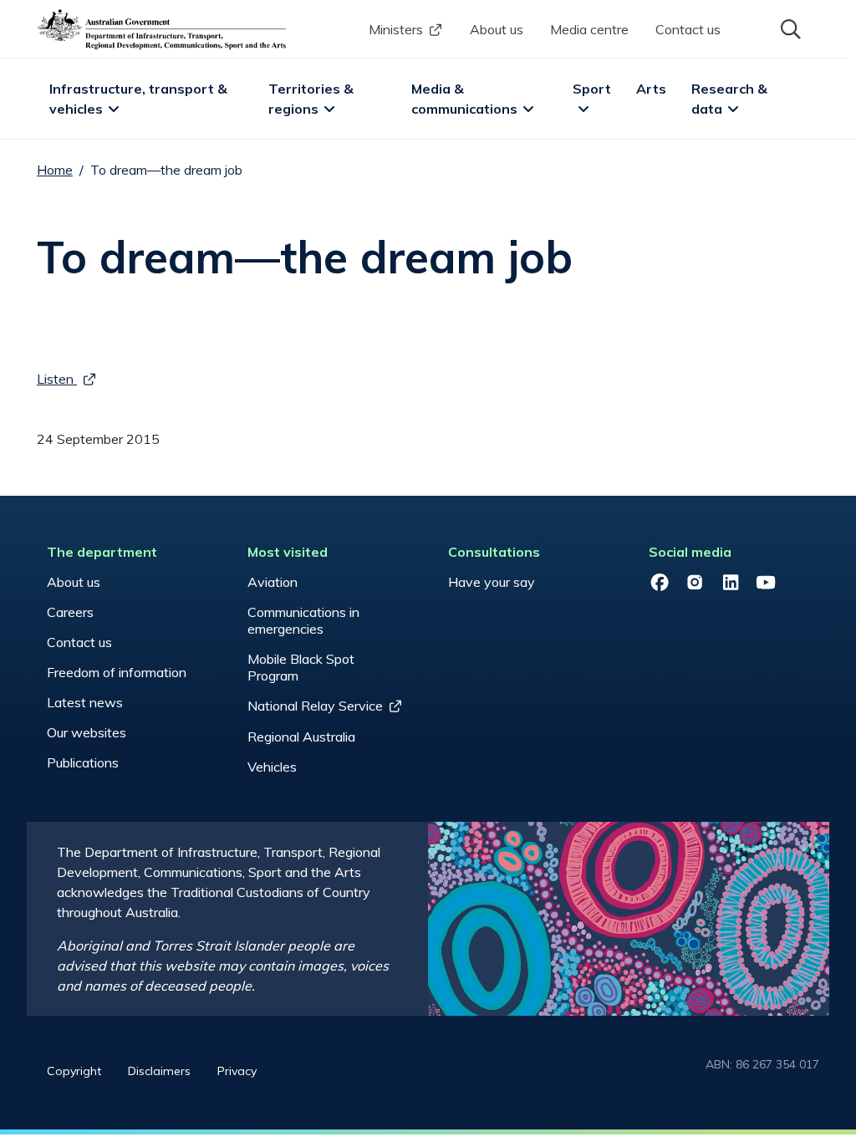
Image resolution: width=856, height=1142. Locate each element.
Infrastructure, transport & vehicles (140, 98)
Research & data (731, 98)
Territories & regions (312, 98)
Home (55, 169)
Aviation (272, 582)
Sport (592, 88)
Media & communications (464, 98)
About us (496, 29)
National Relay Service (315, 705)
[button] (789, 27)
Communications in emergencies (303, 620)
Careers (70, 612)
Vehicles (272, 766)
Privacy (237, 1070)
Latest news (85, 702)
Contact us (688, 29)
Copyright (74, 1070)
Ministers (396, 29)
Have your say (491, 582)
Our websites (86, 732)
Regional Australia (301, 736)
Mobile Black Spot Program (300, 667)
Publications (83, 762)
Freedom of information (116, 672)
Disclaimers (159, 1070)
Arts (651, 88)
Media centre (589, 29)
